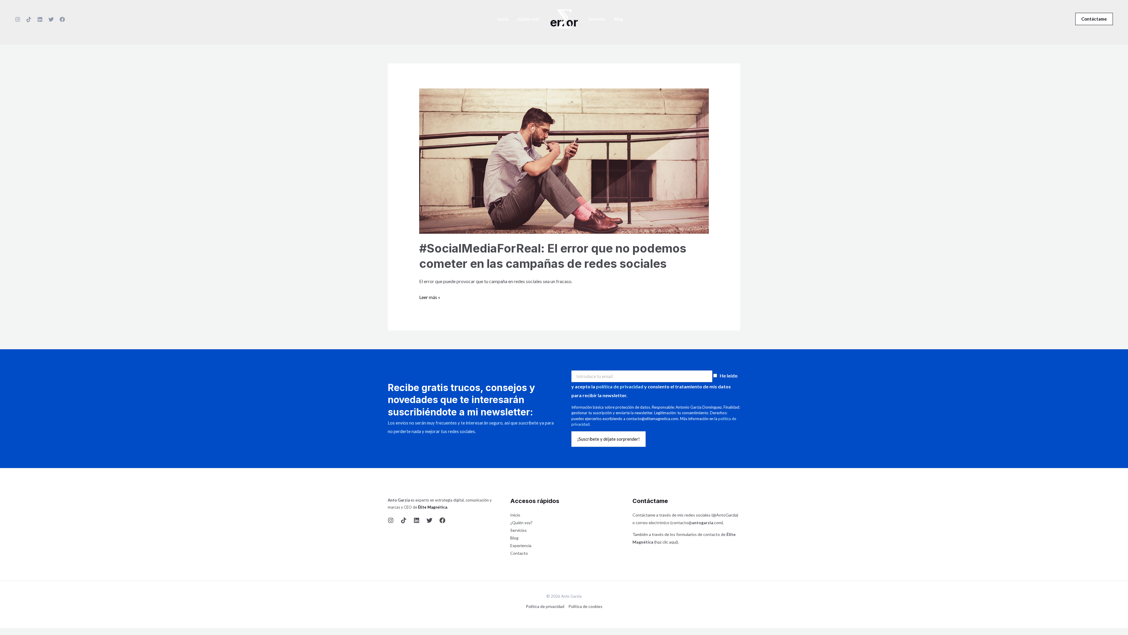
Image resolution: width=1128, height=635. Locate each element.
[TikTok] (28, 19)
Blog (618, 19)
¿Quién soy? (528, 19)
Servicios (597, 19)
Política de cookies (585, 606)
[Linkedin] (40, 19)
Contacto (519, 553)
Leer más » (429, 296)
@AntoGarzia (725, 514)
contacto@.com (697, 522)
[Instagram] (17, 19)
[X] (51, 19)
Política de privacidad (545, 606)
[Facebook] (62, 19)
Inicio (503, 19)
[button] (1094, 19)
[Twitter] (429, 520)
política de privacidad (619, 386)
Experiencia (520, 545)
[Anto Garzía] (564, 18)
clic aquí (669, 541)
